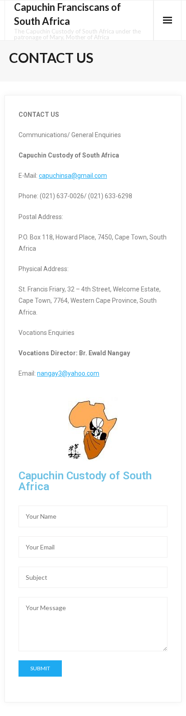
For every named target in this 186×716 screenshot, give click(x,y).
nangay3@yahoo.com (68, 373)
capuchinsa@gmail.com (73, 175)
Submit (40, 668)
